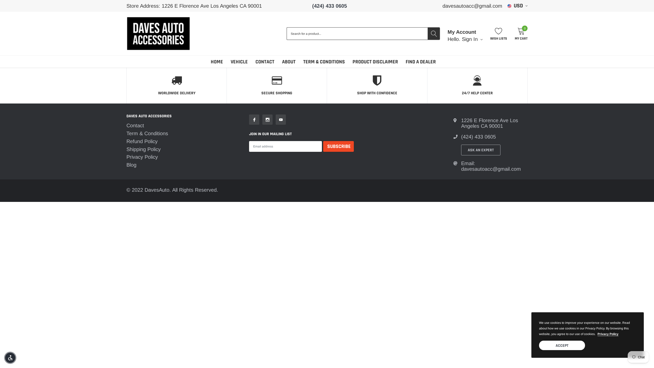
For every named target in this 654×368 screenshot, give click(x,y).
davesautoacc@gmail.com (472, 5)
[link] (254, 119)
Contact (264, 62)
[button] (10, 358)
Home (217, 62)
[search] (434, 33)
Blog (131, 165)
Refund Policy (142, 141)
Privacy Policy (142, 157)
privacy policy (608, 334)
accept (562, 345)
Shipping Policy (143, 149)
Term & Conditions (324, 62)
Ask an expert (481, 150)
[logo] (158, 34)
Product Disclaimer (375, 62)
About (289, 62)
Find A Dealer (421, 62)
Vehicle (239, 62)
